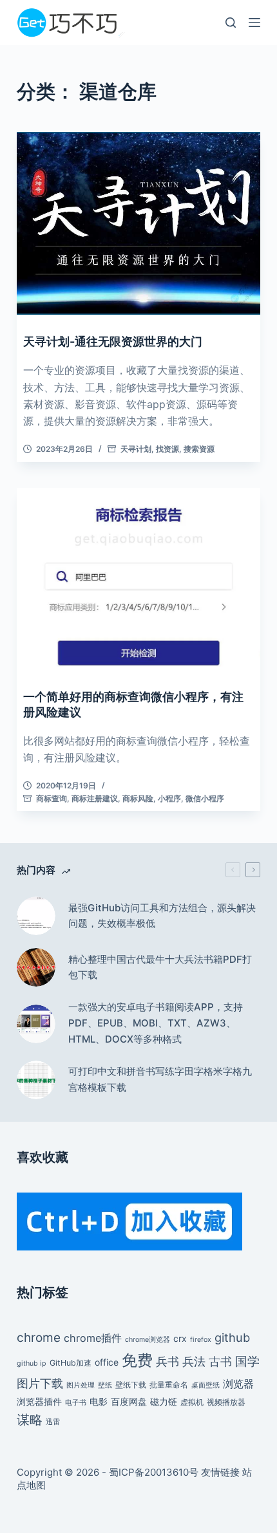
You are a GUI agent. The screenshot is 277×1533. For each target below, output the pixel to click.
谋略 (30, 1419)
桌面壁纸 (205, 1385)
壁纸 (105, 1385)
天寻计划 (135, 449)
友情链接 (220, 1472)
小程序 (169, 798)
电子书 (75, 1402)
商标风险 (137, 798)
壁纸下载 (130, 1384)
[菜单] (254, 22)
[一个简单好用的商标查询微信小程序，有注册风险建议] (138, 579)
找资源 (167, 449)
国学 (247, 1361)
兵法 (193, 1361)
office (107, 1362)
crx (180, 1338)
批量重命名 (168, 1384)
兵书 (167, 1361)
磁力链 (163, 1401)
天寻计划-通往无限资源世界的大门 (112, 341)
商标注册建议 (95, 798)
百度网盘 (129, 1401)
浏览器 (238, 1383)
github (232, 1337)
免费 (137, 1360)
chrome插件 (93, 1338)
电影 (99, 1401)
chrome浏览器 (147, 1339)
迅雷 (53, 1422)
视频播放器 (226, 1402)
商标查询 (51, 798)
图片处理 (80, 1385)
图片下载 (40, 1383)
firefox (200, 1339)
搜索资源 (199, 449)
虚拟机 (192, 1402)
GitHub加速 (70, 1363)
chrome (39, 1337)
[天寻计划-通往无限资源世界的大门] (138, 223)
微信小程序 (205, 798)
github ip (31, 1363)
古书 (220, 1361)
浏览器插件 (39, 1401)
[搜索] (230, 22)
